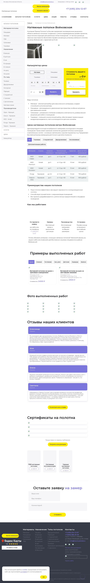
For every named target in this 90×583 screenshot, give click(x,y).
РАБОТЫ (63, 17)
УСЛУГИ (37, 17)
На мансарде (40, 548)
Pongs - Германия (9, 122)
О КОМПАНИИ (6, 17)
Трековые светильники (56, 546)
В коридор (7, 63)
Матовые (6, 36)
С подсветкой (8, 95)
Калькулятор (8, 138)
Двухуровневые (9, 84)
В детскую (7, 57)
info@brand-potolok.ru (47, 1)
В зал (5, 60)
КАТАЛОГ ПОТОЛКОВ (22, 17)
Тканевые (7, 46)
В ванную (7, 53)
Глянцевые (7, 32)
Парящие (6, 91)
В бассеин (38, 550)
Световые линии (9, 105)
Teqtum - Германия (10, 126)
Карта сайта (69, 561)
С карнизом (52, 548)
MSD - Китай (8, 119)
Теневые (6, 81)
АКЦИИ (54, 17)
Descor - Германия (9, 116)
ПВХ (5, 39)
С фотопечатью (8, 101)
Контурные (7, 88)
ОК (44, 577)
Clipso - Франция (9, 112)
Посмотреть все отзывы (57, 407)
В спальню (7, 67)
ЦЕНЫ (46, 17)
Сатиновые (7, 42)
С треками (7, 98)
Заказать (76, 92)
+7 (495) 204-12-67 (76, 8)
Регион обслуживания (73, 547)
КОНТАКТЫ (84, 17)
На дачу (6, 70)
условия (24, 572)
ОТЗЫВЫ (73, 17)
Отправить (58, 514)
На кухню (7, 74)
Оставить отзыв (12, 547)
